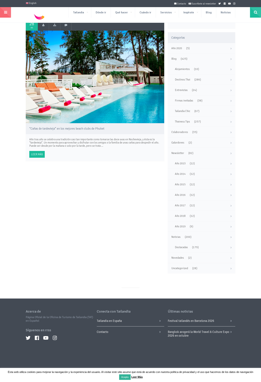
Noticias (226, 12)
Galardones (177, 142)
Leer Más (137, 376)
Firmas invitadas (184, 100)
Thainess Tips (182, 121)
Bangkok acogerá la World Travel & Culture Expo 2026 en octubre (198, 333)
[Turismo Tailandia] (43, 25)
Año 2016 (180, 195)
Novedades (177, 257)
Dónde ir (101, 12)
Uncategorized (179, 268)
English (32, 3)
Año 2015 (180, 184)
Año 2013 (180, 163)
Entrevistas (181, 90)
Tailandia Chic (182, 111)
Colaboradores (179, 132)
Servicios (166, 12)
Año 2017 (180, 205)
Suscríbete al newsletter (203, 3)
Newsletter (177, 153)
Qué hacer (121, 12)
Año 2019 (180, 226)
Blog (209, 12)
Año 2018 (180, 216)
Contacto (181, 3)
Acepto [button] (125, 377)
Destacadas (181, 247)
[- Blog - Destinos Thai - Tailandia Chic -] (54, 25)
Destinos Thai (182, 79)
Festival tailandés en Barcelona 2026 (191, 321)
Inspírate (188, 12)
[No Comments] (66, 25)
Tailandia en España (109, 321)
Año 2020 (176, 48)
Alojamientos (182, 69)
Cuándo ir (145, 12)
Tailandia (78, 12)
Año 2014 (180, 174)
